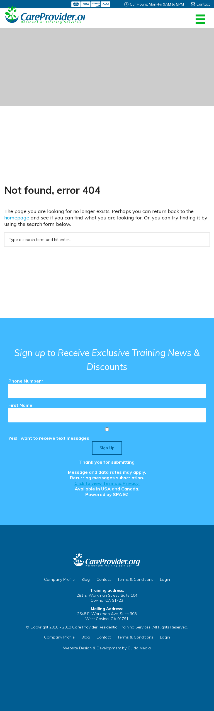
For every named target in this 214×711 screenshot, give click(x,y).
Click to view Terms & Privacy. (107, 483)
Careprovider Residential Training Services (44, 15)
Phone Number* (25, 381)
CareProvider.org (107, 560)
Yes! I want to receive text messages (48, 438)
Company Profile (59, 579)
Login (165, 579)
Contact (203, 4)
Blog (85, 579)
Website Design (77, 647)
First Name (20, 405)
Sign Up (107, 447)
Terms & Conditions (135, 579)
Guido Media (139, 647)
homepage (16, 217)
